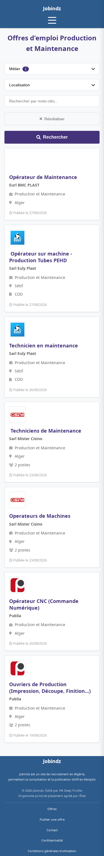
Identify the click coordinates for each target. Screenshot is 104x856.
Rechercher (55, 137)
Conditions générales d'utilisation (52, 851)
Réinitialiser (54, 119)
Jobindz (52, 8)
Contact (52, 830)
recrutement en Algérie (67, 774)
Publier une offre (52, 819)
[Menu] (52, 20)
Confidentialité (52, 840)
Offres (52, 809)
